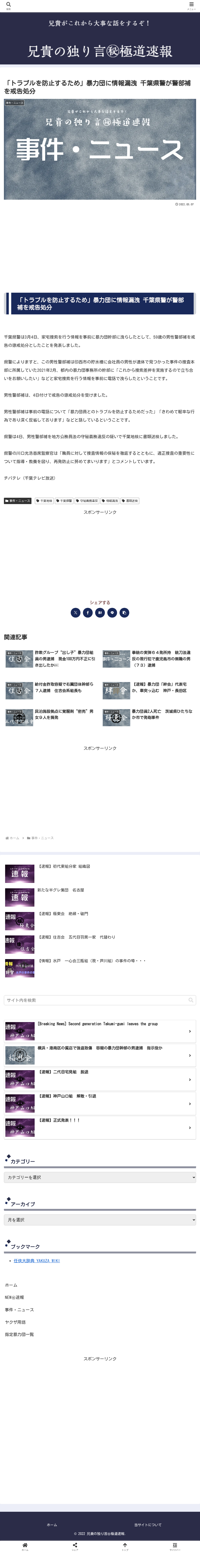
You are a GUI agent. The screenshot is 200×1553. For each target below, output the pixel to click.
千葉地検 (46, 500)
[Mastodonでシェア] (34, 935)
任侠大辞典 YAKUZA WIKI (37, 1261)
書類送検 (132, 500)
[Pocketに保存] (116, 935)
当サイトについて (148, 1525)
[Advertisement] (100, 244)
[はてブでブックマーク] (100, 613)
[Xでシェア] (75, 613)
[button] (124, 613)
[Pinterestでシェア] (149, 935)
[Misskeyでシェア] (67, 935)
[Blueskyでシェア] (50, 935)
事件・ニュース (20, 500)
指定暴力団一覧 (19, 1334)
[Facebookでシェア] (88, 613)
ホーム (11, 1285)
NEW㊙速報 (14, 1297)
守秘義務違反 (89, 500)
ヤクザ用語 (15, 1322)
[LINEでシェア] (112, 613)
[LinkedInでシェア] (165, 935)
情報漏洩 (112, 500)
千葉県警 (66, 500)
